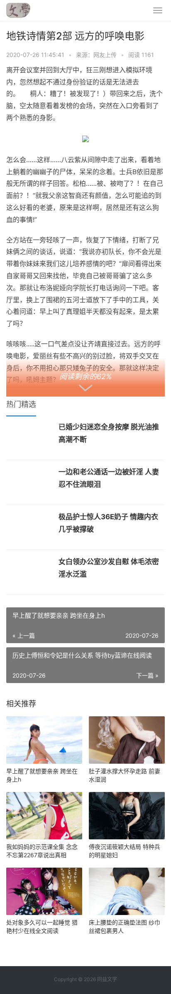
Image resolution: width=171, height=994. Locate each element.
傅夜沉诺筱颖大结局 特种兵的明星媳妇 (124, 850)
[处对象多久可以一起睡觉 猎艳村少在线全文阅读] (44, 891)
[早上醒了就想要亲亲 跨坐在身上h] (44, 740)
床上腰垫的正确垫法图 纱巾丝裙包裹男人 (124, 926)
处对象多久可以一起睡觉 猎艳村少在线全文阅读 (42, 926)
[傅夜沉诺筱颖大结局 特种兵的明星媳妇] (127, 815)
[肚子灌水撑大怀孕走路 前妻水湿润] (127, 740)
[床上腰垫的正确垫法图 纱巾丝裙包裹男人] (127, 891)
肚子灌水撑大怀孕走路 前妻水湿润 (124, 775)
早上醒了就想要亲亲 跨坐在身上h (42, 775)
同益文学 (107, 979)
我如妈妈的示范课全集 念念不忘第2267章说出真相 (42, 850)
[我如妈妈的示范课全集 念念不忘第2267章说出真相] (44, 815)
